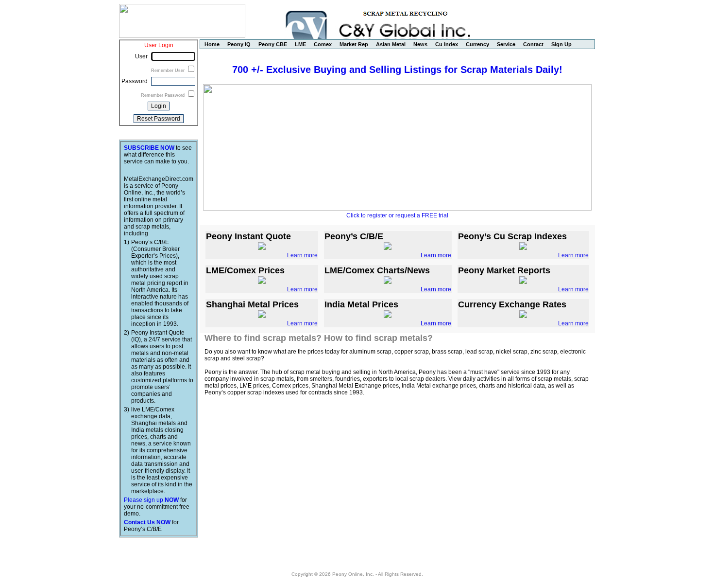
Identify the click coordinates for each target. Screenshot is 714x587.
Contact (533, 44)
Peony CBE (272, 44)
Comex (323, 44)
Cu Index (446, 44)
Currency (477, 44)
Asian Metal (391, 44)
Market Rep (354, 44)
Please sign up (151, 500)
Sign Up (561, 44)
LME (300, 44)
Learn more (302, 255)
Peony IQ (239, 44)
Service (506, 44)
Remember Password (163, 95)
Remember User (168, 70)
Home (212, 44)
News (420, 44)
